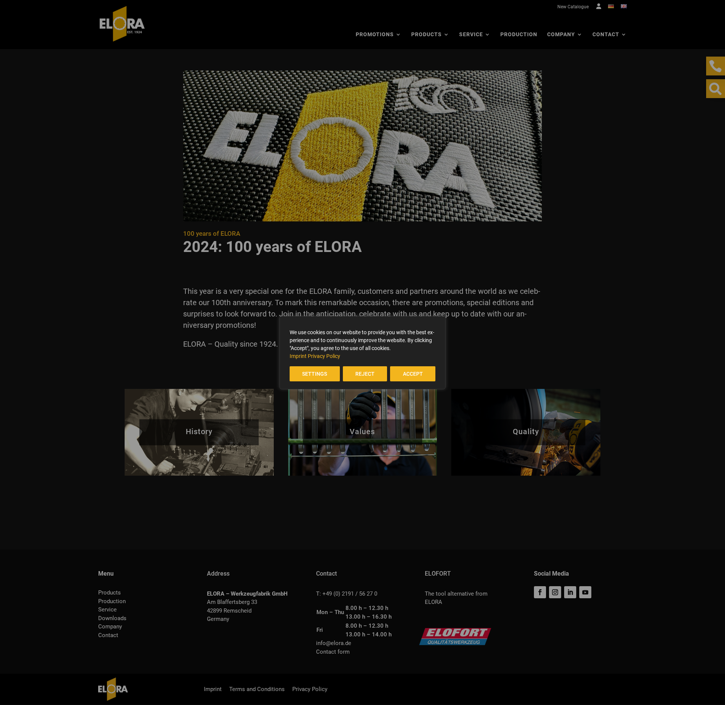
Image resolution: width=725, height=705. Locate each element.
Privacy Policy (324, 356)
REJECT (365, 374)
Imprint (298, 356)
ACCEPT (413, 374)
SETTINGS (314, 374)
